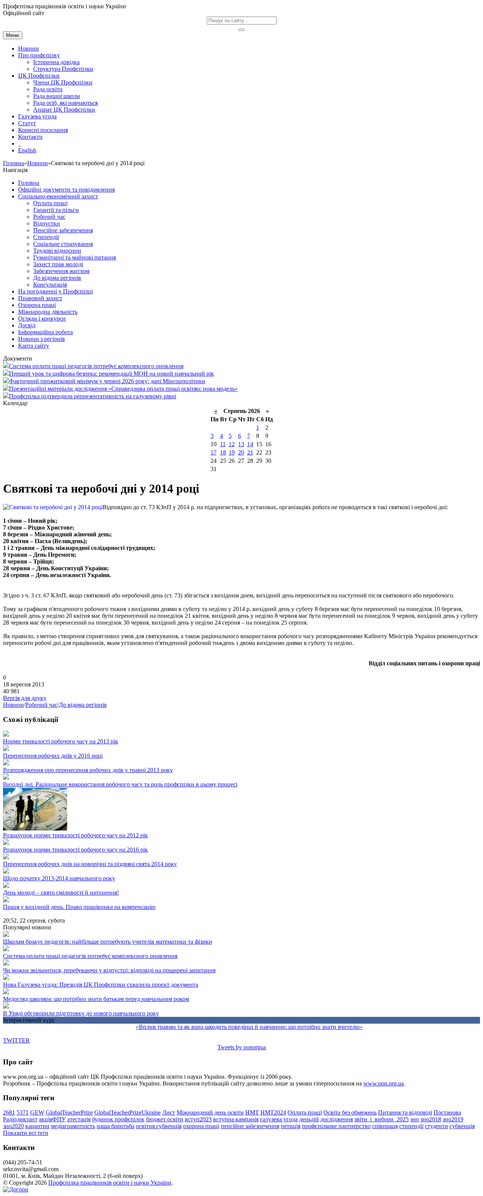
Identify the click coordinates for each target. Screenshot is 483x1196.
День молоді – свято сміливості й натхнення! (61, 892)
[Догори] (15, 1189)
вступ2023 (198, 1119)
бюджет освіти (164, 1119)
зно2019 (453, 1119)
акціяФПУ (52, 1119)
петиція (290, 1126)
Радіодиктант (20, 1119)
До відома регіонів (57, 278)
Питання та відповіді (405, 1112)
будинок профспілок (118, 1119)
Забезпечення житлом (61, 271)
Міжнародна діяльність (47, 312)
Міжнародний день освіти (210, 1112)
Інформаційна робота (45, 332)
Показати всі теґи (25, 1133)
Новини (37, 163)
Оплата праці (50, 203)
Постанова (447, 1112)
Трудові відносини (57, 250)
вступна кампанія (235, 1119)
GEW (37, 1112)
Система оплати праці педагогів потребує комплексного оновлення (96, 366)
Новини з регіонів (41, 339)
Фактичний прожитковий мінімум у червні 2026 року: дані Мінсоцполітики (107, 381)
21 (250, 452)
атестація (79, 1119)
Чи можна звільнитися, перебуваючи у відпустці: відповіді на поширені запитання (109, 970)
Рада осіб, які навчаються (65, 103)
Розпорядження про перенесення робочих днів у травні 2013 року (88, 770)
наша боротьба (115, 1126)
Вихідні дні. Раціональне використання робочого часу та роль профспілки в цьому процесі (120, 784)
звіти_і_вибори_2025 (381, 1119)
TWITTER (16, 1040)
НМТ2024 (273, 1112)
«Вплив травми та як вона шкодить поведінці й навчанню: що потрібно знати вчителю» (249, 1027)
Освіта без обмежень (350, 1112)
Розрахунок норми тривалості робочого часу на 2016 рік (75, 849)
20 (241, 452)
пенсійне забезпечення (250, 1126)
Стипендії (46, 237)
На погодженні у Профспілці (55, 291)
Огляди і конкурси (42, 318)
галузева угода (279, 1119)
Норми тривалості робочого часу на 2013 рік (60, 741)
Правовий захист (40, 298)
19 (232, 452)
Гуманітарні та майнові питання (74, 257)
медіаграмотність (73, 1126)
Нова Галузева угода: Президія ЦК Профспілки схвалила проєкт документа (100, 984)
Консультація (50, 284)
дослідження (336, 1119)
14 (250, 444)
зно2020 (13, 1126)
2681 (9, 1112)
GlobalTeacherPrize (69, 1112)
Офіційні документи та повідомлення (66, 189)
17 (214, 452)
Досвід (26, 325)
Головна (13, 163)
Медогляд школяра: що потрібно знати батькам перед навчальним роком (96, 999)
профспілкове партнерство (336, 1126)
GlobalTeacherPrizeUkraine (127, 1112)
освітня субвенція (159, 1126)
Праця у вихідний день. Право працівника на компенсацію (79, 907)
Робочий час (49, 216)
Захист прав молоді (58, 264)
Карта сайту (33, 345)
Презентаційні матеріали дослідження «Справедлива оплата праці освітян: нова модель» (123, 388)
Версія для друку (24, 698)
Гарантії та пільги (56, 210)
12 (232, 444)
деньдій (309, 1119)
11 (223, 444)
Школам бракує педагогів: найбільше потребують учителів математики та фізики (107, 941)
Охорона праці (37, 305)
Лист (168, 1112)
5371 (23, 1112)
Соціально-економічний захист (58, 196)
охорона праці (201, 1126)
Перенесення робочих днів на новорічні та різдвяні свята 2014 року (90, 864)
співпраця (385, 1126)
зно (414, 1119)
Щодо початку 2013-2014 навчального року (59, 878)
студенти (436, 1126)
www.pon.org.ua (383, 1083)
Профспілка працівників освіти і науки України (109, 1182)
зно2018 (430, 1119)
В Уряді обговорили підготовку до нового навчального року (81, 1013)
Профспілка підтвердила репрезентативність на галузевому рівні (92, 396)
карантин (37, 1126)
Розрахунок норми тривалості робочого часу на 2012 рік (75, 835)
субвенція (462, 1126)
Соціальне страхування (63, 244)
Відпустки (46, 223)
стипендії (411, 1126)
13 (241, 444)
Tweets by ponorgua (241, 1047)
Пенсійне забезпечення (63, 230)
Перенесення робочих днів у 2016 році (53, 755)
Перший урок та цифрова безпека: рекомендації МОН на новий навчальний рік (111, 373)
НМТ (252, 1112)
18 (223, 452)
